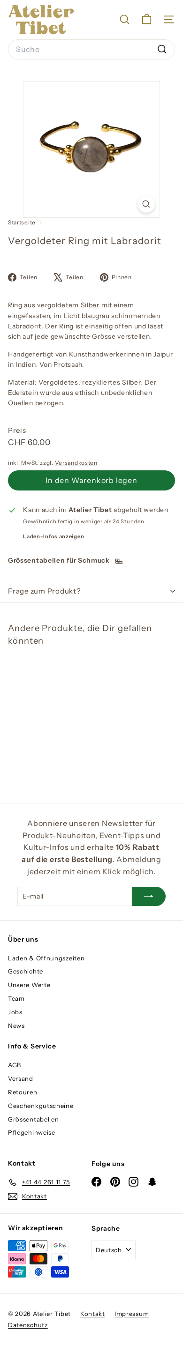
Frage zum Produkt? (44, 591)
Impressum (131, 1313)
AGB (14, 1065)
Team (16, 998)
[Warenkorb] (147, 19)
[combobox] (91, 49)
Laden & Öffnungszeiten (46, 958)
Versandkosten (76, 462)
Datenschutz (28, 1325)
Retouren (23, 1092)
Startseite (22, 222)
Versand (20, 1078)
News (16, 1025)
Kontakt (92, 1313)
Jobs (15, 1012)
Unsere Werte (29, 984)
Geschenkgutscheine (41, 1105)
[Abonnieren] (149, 896)
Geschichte (25, 971)
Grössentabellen (33, 1119)
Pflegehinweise (31, 1132)
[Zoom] (146, 204)
